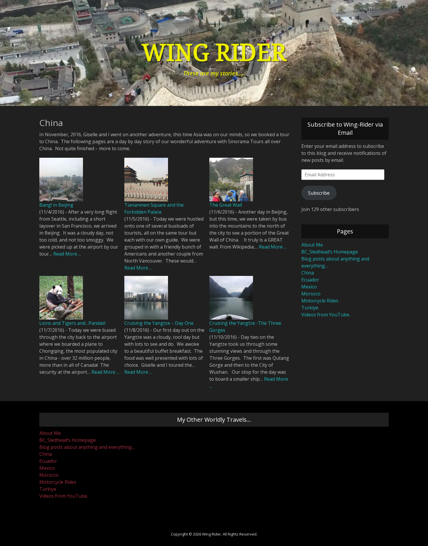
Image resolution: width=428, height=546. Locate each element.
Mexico (309, 286)
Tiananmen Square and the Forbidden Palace (154, 208)
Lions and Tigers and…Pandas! (72, 323)
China (307, 273)
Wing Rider (214, 52)
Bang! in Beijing (56, 205)
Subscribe (319, 193)
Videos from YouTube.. (326, 314)
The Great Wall (225, 205)
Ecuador (310, 279)
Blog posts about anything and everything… (87, 447)
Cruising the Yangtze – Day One (159, 323)
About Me (312, 245)
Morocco (311, 293)
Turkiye (309, 307)
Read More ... (67, 254)
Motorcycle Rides (319, 300)
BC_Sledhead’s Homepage (329, 252)
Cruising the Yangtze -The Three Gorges (245, 326)
